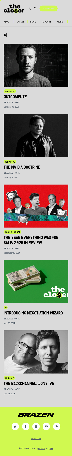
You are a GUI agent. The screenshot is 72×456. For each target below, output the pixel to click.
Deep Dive (10, 91)
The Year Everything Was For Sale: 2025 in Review (31, 240)
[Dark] (30, 8)
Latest (20, 21)
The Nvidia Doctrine (22, 167)
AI (6, 307)
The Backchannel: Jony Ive (29, 383)
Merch (60, 21)
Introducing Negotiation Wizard (33, 313)
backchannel (12, 231)
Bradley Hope (12, 102)
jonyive (9, 377)
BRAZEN (41, 448)
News (33, 21)
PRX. (51, 448)
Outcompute (15, 96)
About (7, 21)
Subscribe (48, 8)
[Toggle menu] (63, 8)
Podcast (46, 21)
